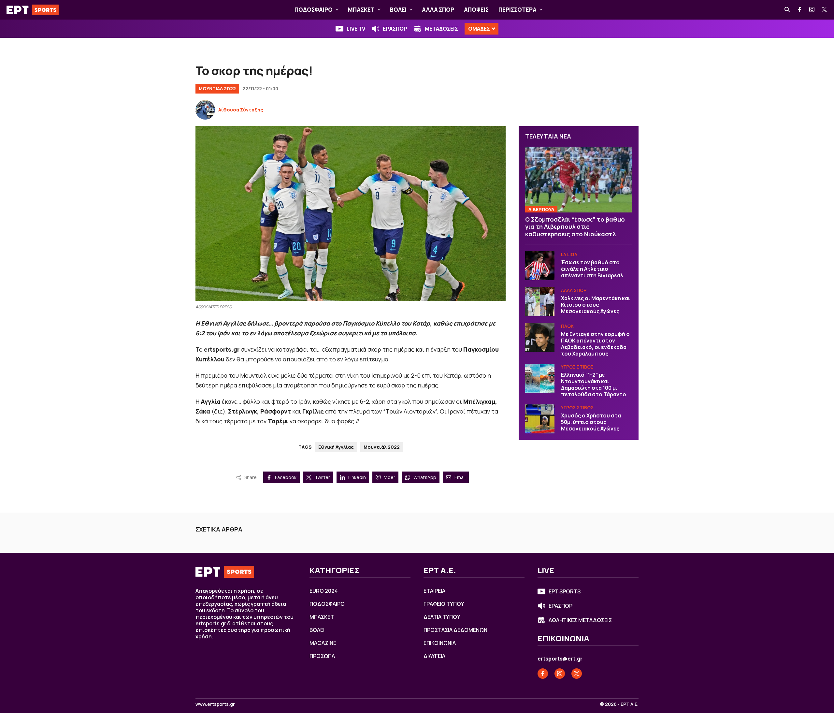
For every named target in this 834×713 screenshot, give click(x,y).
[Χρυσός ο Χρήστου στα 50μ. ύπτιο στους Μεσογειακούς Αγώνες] (539, 419)
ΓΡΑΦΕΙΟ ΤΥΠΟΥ (444, 603)
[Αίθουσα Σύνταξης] (205, 110)
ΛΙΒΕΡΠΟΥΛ (541, 209)
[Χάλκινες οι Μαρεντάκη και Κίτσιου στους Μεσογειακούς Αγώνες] (539, 301)
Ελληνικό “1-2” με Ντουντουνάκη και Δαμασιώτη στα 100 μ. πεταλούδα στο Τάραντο (593, 384)
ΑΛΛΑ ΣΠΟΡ (438, 9)
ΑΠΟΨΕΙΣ (476, 9)
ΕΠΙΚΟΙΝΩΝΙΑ (440, 643)
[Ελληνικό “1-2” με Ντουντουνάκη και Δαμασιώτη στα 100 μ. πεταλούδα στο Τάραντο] (539, 378)
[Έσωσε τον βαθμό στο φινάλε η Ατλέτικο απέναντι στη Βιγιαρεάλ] (539, 266)
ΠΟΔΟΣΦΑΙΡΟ (314, 9)
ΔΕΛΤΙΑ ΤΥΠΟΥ (442, 616)
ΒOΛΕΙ (398, 9)
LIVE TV (356, 28)
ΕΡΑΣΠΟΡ (395, 28)
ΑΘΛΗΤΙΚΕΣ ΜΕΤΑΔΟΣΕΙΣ (580, 620)
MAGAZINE (322, 643)
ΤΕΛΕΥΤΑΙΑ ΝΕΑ (548, 136)
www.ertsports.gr (215, 704)
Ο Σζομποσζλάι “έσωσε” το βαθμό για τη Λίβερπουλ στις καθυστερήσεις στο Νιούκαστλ (575, 226)
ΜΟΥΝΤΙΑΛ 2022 (217, 88)
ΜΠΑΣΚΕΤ (361, 9)
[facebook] (800, 10)
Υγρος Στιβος (577, 367)
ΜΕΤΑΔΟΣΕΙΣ (441, 28)
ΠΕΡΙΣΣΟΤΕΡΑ (517, 9)
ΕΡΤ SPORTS (565, 591)
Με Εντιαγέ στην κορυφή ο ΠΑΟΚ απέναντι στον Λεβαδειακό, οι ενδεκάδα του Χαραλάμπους (595, 344)
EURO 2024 (323, 590)
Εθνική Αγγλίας (336, 447)
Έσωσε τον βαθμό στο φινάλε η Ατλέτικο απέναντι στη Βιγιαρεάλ (592, 269)
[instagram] (812, 10)
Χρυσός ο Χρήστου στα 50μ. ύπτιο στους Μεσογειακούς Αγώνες (591, 422)
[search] (787, 10)
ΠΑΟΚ (567, 326)
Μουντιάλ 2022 (382, 447)
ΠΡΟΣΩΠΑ (322, 656)
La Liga (569, 255)
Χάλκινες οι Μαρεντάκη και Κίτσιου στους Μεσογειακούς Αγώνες (595, 305)
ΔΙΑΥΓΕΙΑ (434, 656)
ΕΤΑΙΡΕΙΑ (434, 590)
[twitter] (824, 10)
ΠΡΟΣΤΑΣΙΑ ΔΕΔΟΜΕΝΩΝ (455, 629)
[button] (337, 9)
